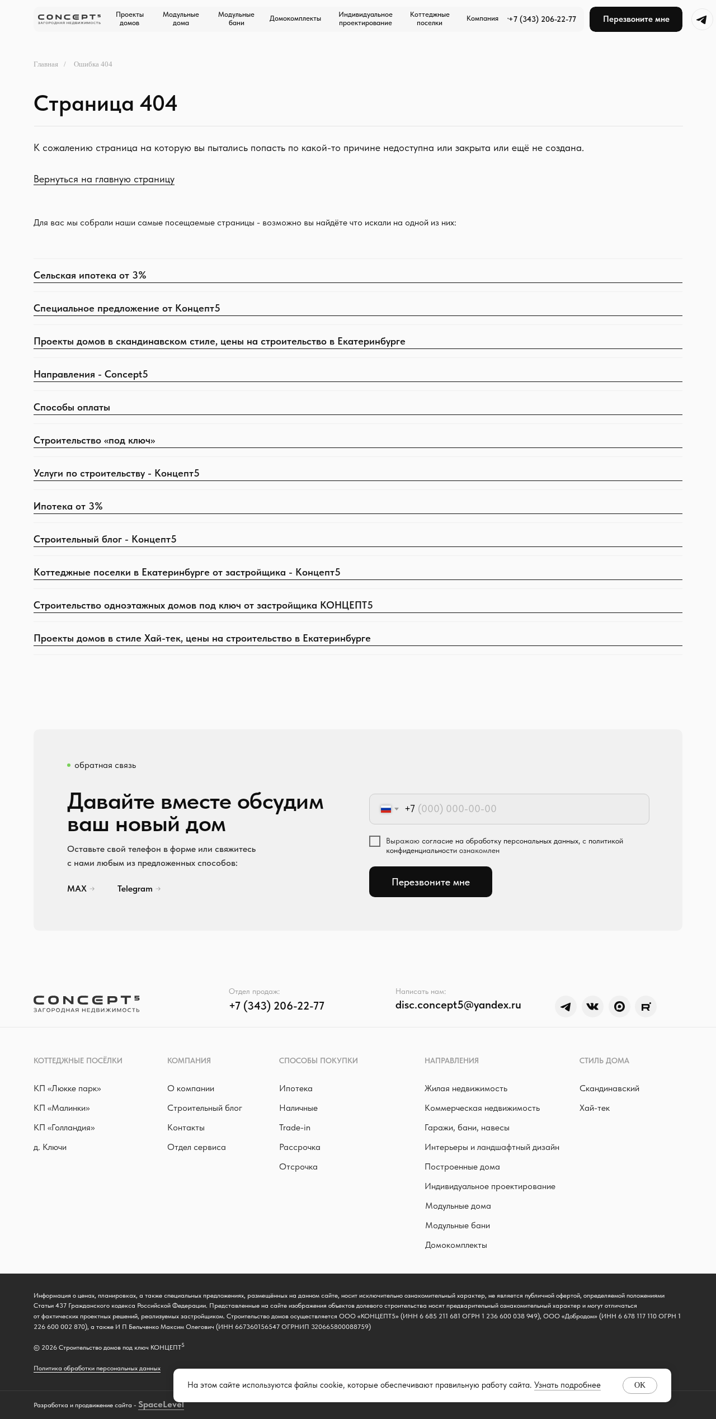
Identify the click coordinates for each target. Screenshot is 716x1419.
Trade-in (294, 1127)
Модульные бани (457, 1225)
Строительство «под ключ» (94, 440)
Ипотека (296, 1088)
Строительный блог (204, 1107)
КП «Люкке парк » (67, 1088)
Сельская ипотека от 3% (90, 275)
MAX (77, 888)
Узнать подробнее (567, 1385)
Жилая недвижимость (466, 1088)
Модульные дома (458, 1205)
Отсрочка (298, 1166)
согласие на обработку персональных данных (500, 840)
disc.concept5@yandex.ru (458, 1004)
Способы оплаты (72, 407)
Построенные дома (462, 1166)
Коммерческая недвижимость (482, 1107)
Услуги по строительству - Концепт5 (117, 473)
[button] (636, 19)
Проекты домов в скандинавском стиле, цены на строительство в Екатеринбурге (220, 341)
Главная (46, 64)
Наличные (298, 1107)
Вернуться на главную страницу (104, 179)
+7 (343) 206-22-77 (542, 19)
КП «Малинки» (62, 1107)
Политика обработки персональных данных (97, 1368)
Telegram (135, 888)
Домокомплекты (456, 1244)
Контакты (186, 1127)
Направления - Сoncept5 (91, 374)
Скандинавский (609, 1088)
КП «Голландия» (64, 1127)
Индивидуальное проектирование (490, 1186)
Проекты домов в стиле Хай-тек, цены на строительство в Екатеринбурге (202, 638)
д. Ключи (50, 1147)
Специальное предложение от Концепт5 (127, 308)
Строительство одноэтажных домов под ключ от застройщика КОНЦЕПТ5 (203, 605)
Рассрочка (300, 1147)
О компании (190, 1088)
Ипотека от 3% (68, 506)
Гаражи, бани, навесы (467, 1127)
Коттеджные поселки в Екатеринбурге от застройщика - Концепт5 (187, 572)
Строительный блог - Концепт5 (105, 539)
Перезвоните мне (431, 882)
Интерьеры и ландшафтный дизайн (492, 1147)
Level (173, 1404)
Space (150, 1404)
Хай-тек (595, 1107)
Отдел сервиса (196, 1147)
